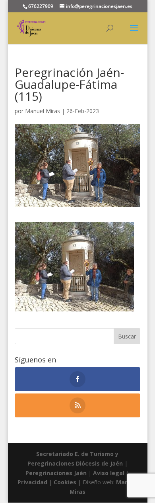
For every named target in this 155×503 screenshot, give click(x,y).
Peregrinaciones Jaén (56, 473)
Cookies (66, 482)
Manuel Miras (42, 111)
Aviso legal (108, 473)
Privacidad (33, 482)
